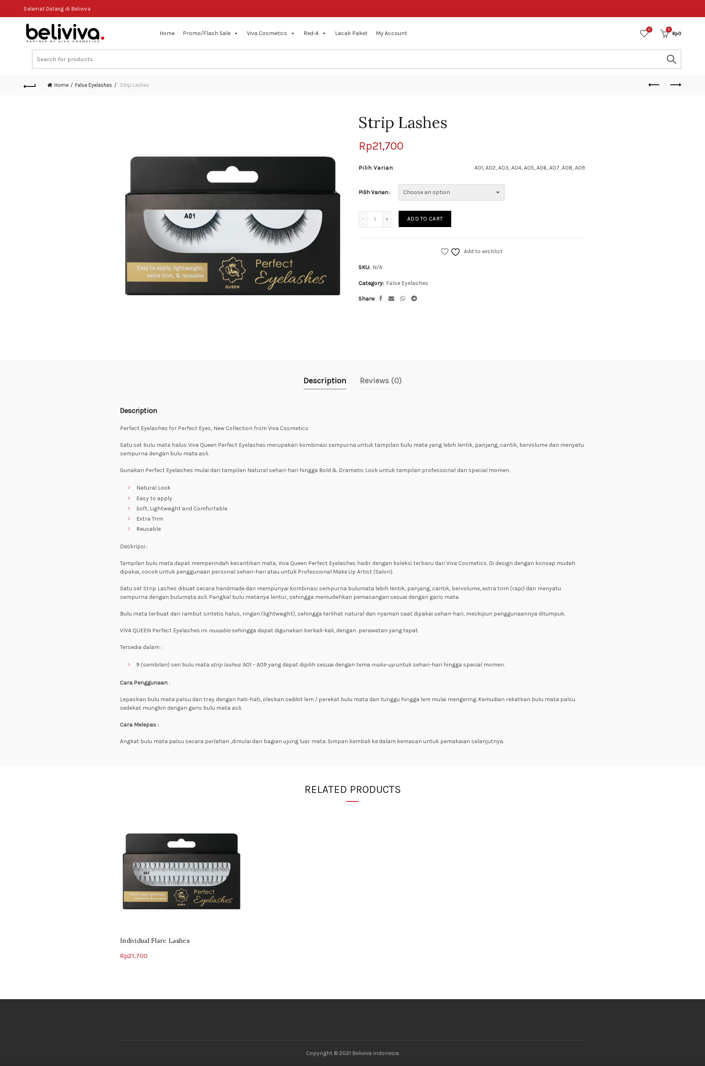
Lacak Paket (351, 33)
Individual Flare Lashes (155, 941)
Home (167, 33)
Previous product (655, 85)
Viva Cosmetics (267, 33)
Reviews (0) (381, 380)
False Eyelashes (93, 85)
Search (671, 59)
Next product (675, 85)
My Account (391, 33)
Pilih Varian (373, 192)
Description (325, 380)
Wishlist (649, 29)
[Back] (30, 85)
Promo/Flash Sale (207, 33)
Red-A (311, 33)
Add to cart (425, 218)
